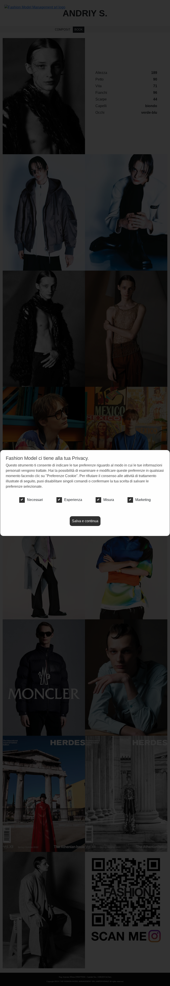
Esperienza (73, 500)
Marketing (143, 500)
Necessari (35, 500)
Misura (108, 500)
